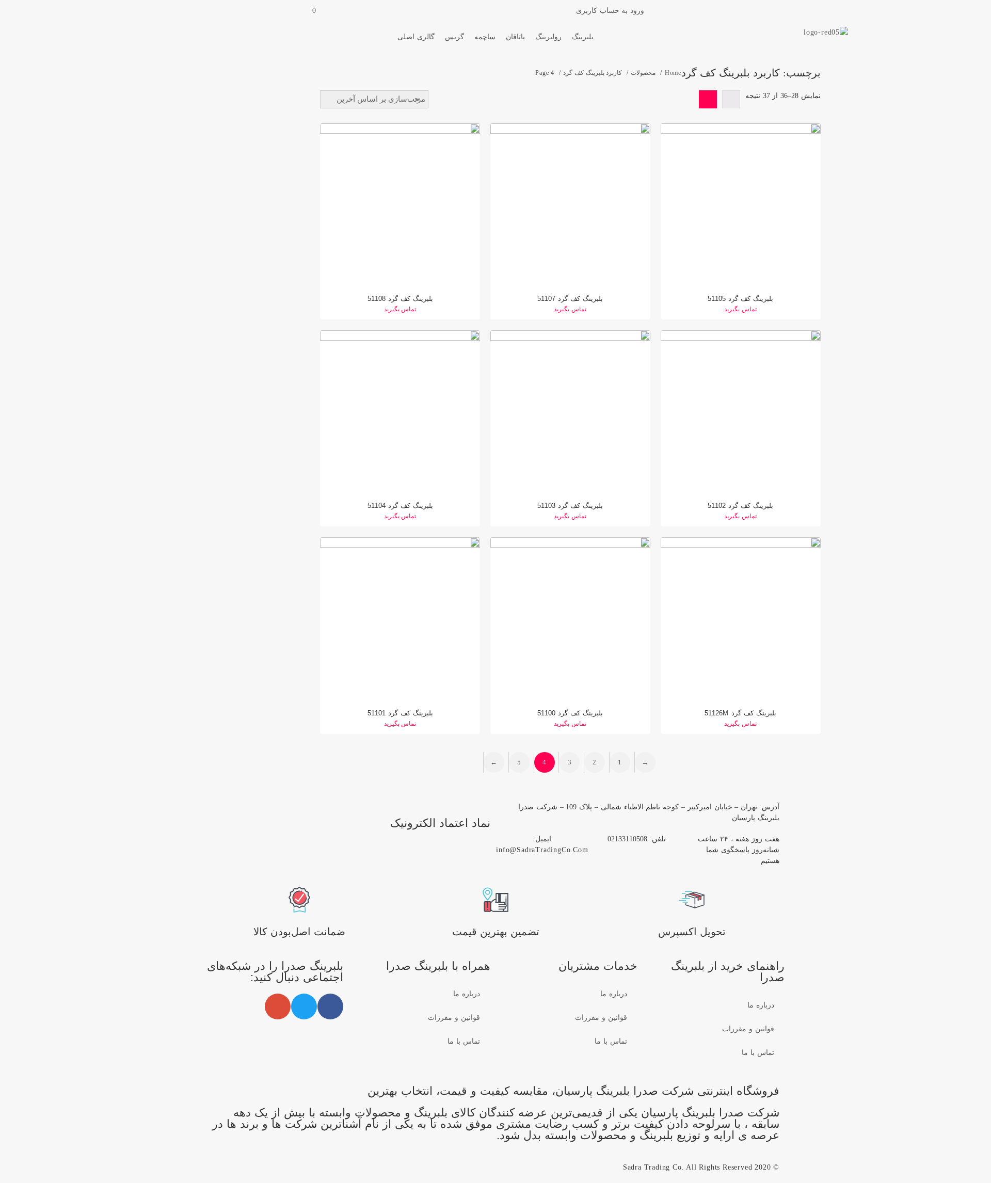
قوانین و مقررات (748, 1029)
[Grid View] (708, 99)
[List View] (731, 99)
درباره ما (760, 1005)
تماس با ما (758, 1053)
